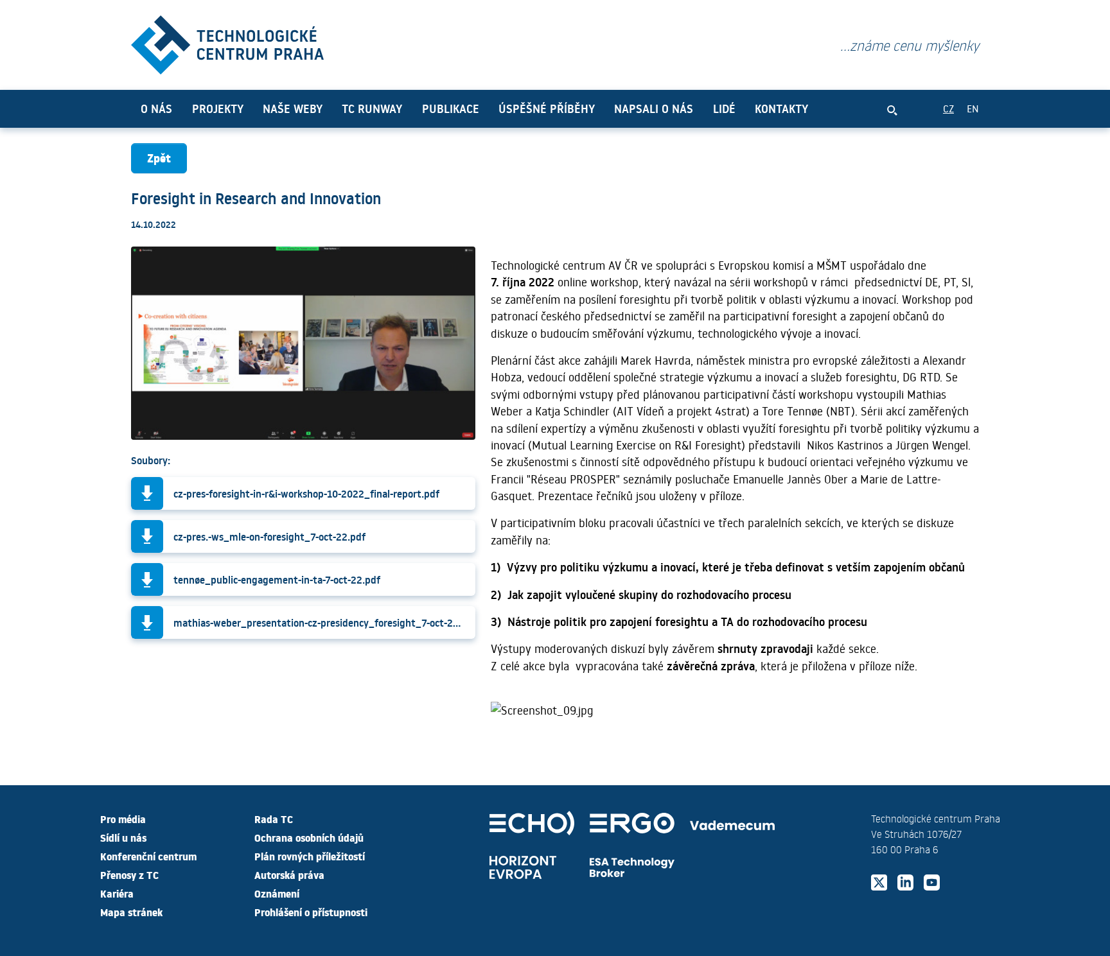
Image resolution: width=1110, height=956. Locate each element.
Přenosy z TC (129, 874)
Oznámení (276, 893)
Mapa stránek (131, 911)
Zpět (159, 157)
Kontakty (781, 108)
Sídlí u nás (123, 837)
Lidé (724, 108)
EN (973, 108)
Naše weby (292, 108)
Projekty (217, 108)
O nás (156, 108)
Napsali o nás (653, 108)
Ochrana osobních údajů (309, 837)
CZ (948, 108)
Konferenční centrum (148, 855)
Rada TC (273, 818)
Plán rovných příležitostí (309, 855)
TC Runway (372, 108)
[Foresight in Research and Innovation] (227, 42)
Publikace (450, 108)
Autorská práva (289, 874)
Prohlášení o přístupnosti (310, 911)
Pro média (123, 818)
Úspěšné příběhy (546, 108)
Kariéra (117, 893)
